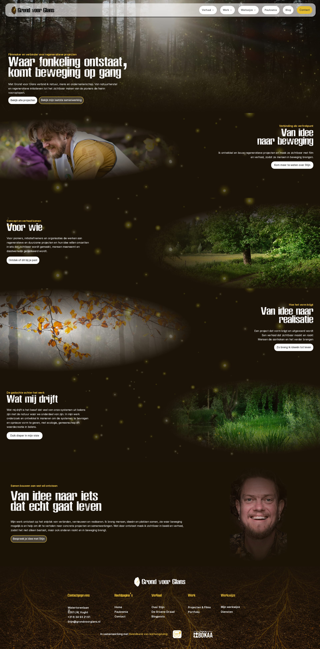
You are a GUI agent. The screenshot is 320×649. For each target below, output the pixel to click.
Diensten (227, 611)
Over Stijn (158, 607)
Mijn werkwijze (230, 607)
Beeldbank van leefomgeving (148, 634)
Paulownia (121, 611)
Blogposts (158, 616)
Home (118, 607)
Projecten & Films (199, 607)
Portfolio (194, 612)
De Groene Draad (163, 611)
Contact (120, 616)
